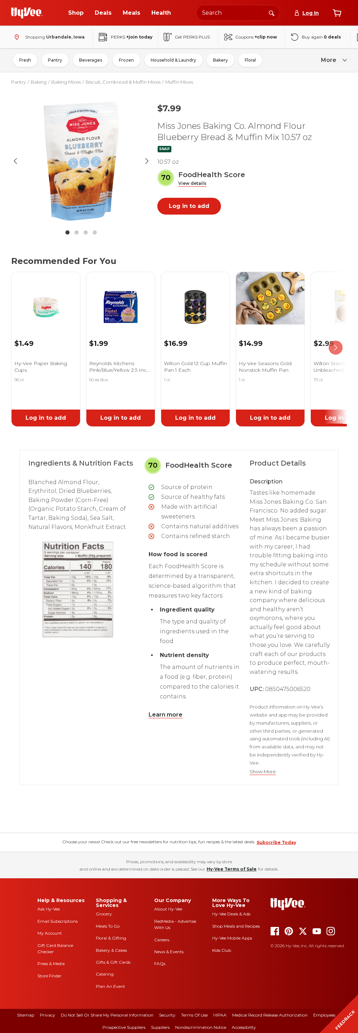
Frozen (126, 60)
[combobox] (238, 13)
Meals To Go (108, 926)
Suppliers (160, 1027)
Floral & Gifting (111, 938)
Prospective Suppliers (123, 1027)
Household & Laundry (173, 60)
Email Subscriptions (57, 921)
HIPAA (220, 1015)
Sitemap (25, 1015)
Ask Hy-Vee (48, 909)
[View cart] (337, 13)
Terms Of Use (194, 1015)
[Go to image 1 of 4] (67, 232)
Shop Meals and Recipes (236, 926)
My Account (49, 933)
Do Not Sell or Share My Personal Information (107, 1015)
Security (167, 1015)
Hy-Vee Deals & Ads (231, 913)
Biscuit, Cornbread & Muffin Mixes (123, 82)
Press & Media (51, 963)
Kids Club (221, 950)
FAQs (159, 963)
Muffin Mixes (179, 82)
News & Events (169, 951)
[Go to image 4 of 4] (94, 232)
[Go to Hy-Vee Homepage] (27, 13)
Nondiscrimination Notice (200, 1027)
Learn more (165, 714)
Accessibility (244, 1027)
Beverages (90, 60)
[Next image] (147, 161)
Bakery (220, 60)
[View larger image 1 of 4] (81, 161)
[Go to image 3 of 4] (85, 232)
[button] (192, 183)
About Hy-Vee (168, 909)
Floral (250, 60)
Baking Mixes (66, 82)
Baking (38, 82)
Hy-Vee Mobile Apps (232, 938)
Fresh (25, 60)
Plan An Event (110, 986)
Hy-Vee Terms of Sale (232, 869)
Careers (161, 939)
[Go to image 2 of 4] (76, 232)
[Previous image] (15, 161)
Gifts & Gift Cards (113, 962)
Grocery (104, 913)
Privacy (47, 1015)
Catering (105, 974)
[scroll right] (336, 348)
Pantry (55, 60)
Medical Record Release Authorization (270, 1015)
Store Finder (49, 975)
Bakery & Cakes (111, 950)
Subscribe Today (276, 842)
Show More (263, 771)
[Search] (271, 13)
